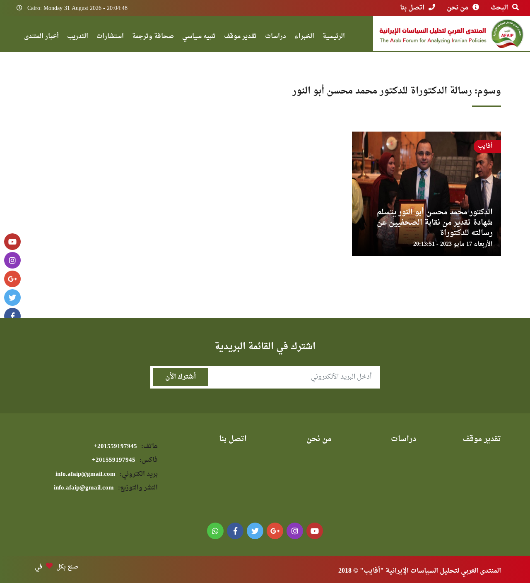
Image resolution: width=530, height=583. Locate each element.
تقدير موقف (240, 37)
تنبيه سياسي (199, 37)
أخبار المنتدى (41, 37)
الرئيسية (334, 37)
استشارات (110, 37)
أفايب (485, 146)
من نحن (457, 8)
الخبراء (304, 37)
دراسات (275, 37)
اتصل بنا (412, 8)
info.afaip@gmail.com (106, 474)
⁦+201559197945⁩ (126, 446)
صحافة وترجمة (153, 37)
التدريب (77, 37)
